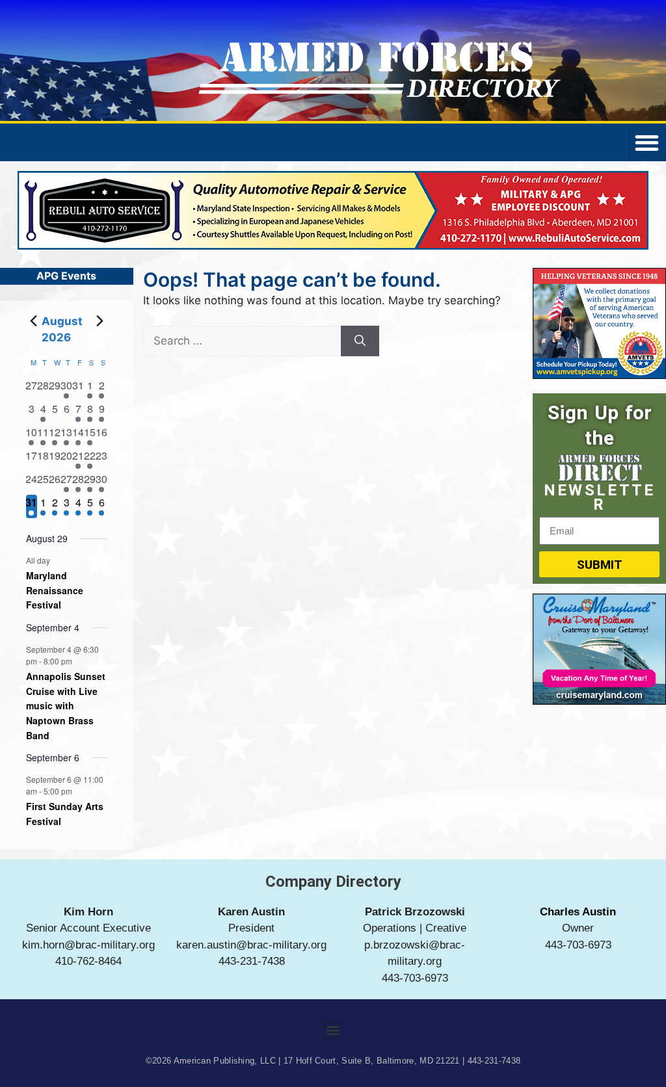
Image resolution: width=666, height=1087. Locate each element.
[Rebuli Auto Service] (333, 245)
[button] (333, 1029)
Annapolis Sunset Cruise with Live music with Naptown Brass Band (65, 706)
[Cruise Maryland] (599, 700)
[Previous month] (34, 321)
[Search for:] (242, 340)
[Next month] (99, 321)
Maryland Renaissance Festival (54, 590)
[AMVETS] (599, 375)
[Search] (360, 341)
